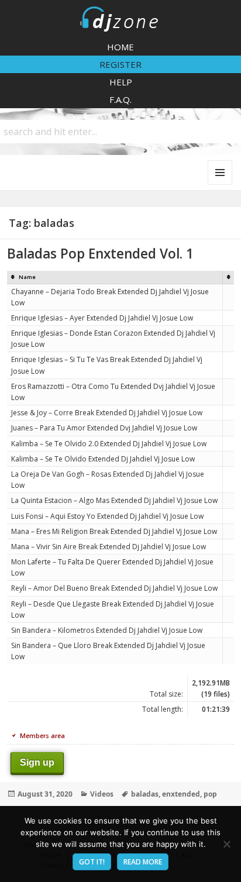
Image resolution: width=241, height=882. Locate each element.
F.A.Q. (120, 99)
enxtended (181, 794)
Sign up (37, 762)
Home (120, 47)
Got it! (92, 862)
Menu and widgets (220, 184)
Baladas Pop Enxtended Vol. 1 (100, 253)
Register (120, 64)
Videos (101, 794)
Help (120, 82)
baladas (145, 794)
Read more (142, 862)
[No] (226, 844)
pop (210, 794)
